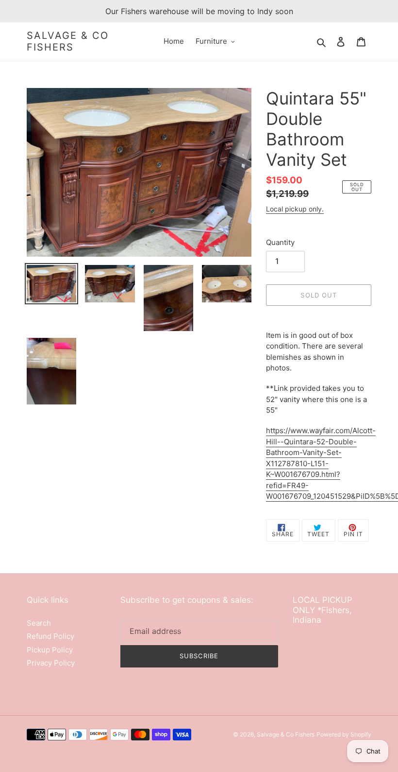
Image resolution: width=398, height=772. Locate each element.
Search (39, 623)
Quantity (280, 242)
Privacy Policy (51, 662)
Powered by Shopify (343, 734)
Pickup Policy (50, 649)
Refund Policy (50, 636)
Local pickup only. (295, 209)
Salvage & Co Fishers (68, 41)
